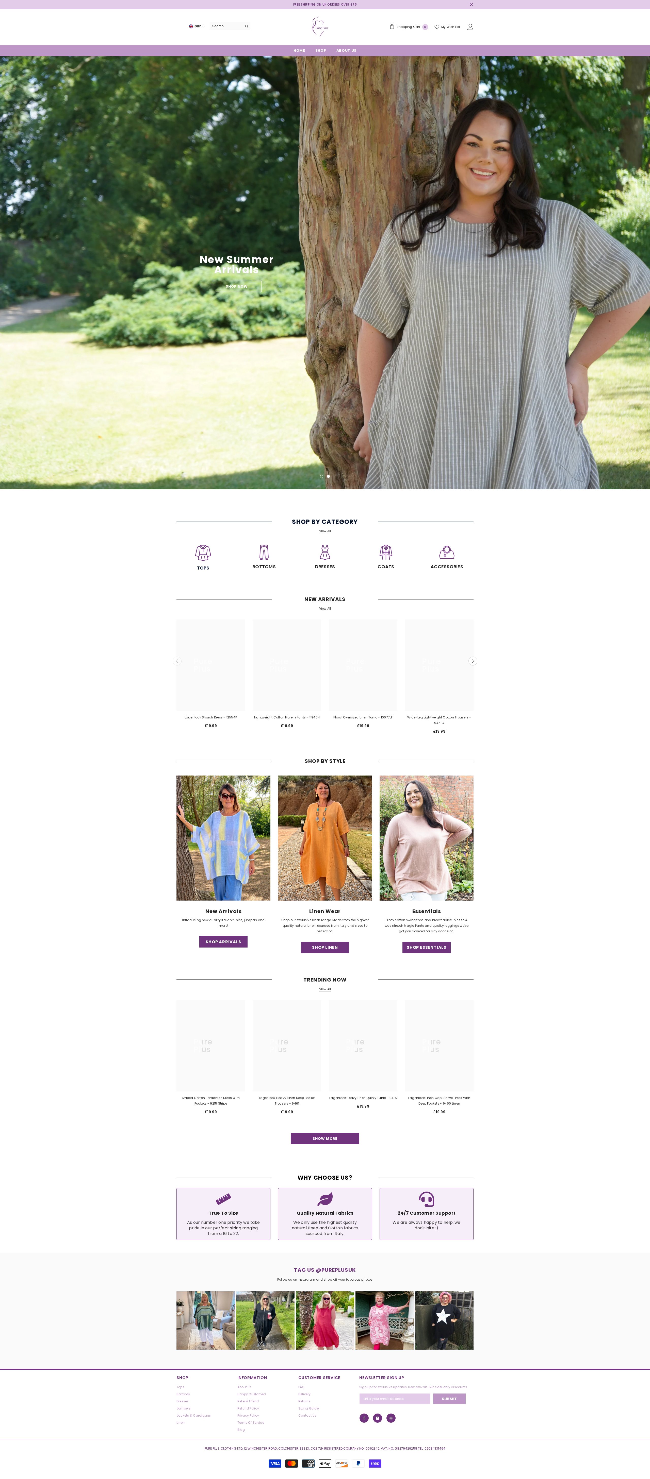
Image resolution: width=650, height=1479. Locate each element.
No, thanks (387, 777)
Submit (384, 743)
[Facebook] (374, 765)
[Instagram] (384, 765)
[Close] (444, 680)
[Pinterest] (395, 765)
